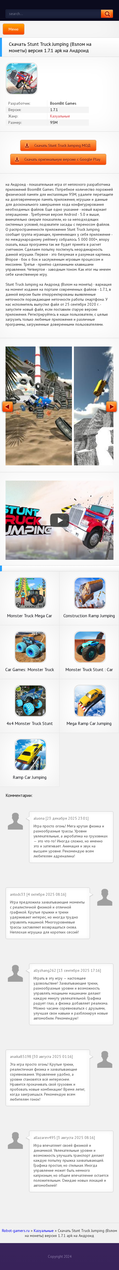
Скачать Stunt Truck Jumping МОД (62, 145)
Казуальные (60, 116)
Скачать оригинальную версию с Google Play (62, 159)
